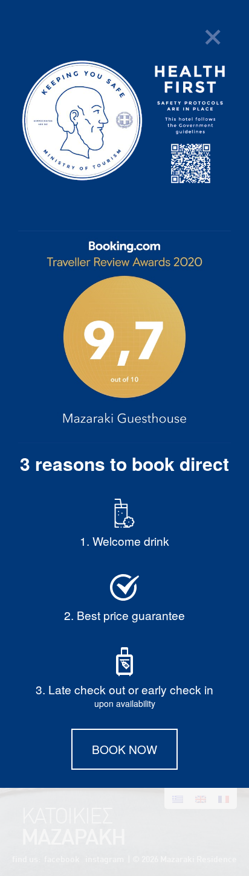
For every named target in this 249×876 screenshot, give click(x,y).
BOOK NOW (124, 749)
